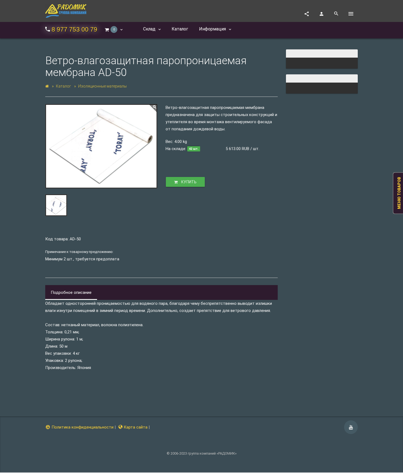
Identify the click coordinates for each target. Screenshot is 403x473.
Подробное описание (71, 292)
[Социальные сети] (306, 14)
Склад (150, 29)
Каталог (63, 86)
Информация (213, 29)
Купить (188, 182)
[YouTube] (351, 427)
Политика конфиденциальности (81, 427)
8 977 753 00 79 (74, 29)
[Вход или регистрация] (321, 14)
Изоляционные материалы (102, 86)
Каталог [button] (180, 29)
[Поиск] (336, 14)
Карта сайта (135, 427)
